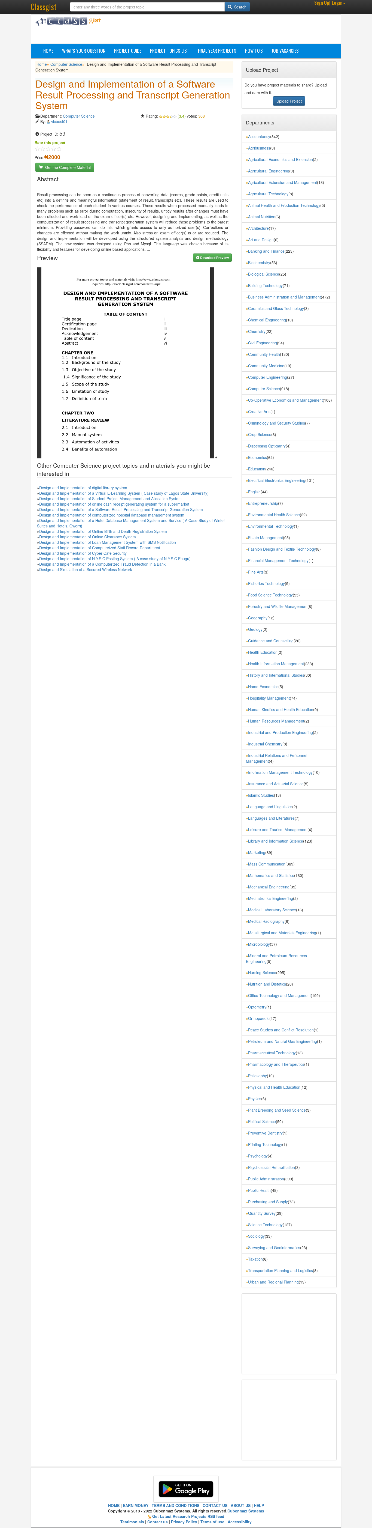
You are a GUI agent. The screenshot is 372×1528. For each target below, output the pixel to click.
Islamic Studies (261, 795)
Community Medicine (266, 365)
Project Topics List (169, 50)
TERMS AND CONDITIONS (175, 1505)
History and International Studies (276, 675)
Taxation (255, 1259)
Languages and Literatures (271, 818)
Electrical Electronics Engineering (276, 480)
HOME (114, 1505)
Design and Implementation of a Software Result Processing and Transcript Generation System (121, 509)
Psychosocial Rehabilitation (271, 1167)
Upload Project (289, 101)
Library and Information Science (275, 841)
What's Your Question (83, 50)
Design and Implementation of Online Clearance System (87, 536)
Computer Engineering (267, 377)
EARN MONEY (135, 1505)
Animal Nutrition (261, 216)
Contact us (157, 1521)
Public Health (259, 1190)
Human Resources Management (276, 721)
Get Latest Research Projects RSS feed (188, 1516)
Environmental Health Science (274, 514)
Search (239, 7)
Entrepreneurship (263, 503)
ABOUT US (241, 1505)
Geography (257, 617)
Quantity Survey (262, 1213)
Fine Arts (256, 572)
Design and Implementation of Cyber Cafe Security (83, 553)
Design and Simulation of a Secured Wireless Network (85, 569)
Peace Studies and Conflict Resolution (281, 1029)
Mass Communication (266, 864)
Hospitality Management (269, 698)
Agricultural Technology (268, 193)
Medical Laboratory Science (272, 909)
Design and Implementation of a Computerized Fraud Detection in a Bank (102, 564)
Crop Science (259, 434)
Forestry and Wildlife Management (277, 606)
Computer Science (66, 64)
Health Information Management (276, 663)
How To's (254, 50)
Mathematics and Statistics (271, 875)
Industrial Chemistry (265, 744)
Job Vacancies (285, 50)
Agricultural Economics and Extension (280, 159)
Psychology (258, 1156)
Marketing (256, 852)
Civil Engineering (262, 342)
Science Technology (265, 1224)
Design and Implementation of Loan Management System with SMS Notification (107, 542)
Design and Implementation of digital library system (83, 487)
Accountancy (259, 136)
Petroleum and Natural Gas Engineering (282, 1041)
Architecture (258, 228)
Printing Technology (265, 1144)
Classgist (43, 6)
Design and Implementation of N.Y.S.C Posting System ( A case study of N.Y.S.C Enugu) (115, 558)
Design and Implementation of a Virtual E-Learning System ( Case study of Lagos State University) (124, 493)
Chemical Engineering (267, 320)
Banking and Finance (266, 251)
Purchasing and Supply (268, 1201)
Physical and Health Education (274, 1087)
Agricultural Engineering (268, 171)
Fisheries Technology (266, 583)
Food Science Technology (270, 595)
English (254, 491)
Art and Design (261, 239)
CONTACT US (215, 1505)
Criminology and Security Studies (276, 423)
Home (48, 50)
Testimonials (132, 1521)
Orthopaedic (258, 1018)
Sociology (256, 1236)
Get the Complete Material (67, 167)
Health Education (263, 652)
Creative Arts (259, 411)
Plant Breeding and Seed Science (277, 1110)
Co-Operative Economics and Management (285, 400)
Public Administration (266, 1178)
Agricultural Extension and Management (282, 182)
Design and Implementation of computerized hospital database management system (111, 515)
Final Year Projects (217, 50)
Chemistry (257, 331)
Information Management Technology (280, 772)
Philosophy (257, 1075)
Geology (255, 629)
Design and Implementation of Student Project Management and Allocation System (110, 498)
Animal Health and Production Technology (284, 205)
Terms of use (212, 1521)
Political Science (262, 1121)
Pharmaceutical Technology (272, 1052)
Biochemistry (259, 262)
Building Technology (265, 285)
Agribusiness (259, 148)
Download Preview (214, 257)
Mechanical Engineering (268, 887)
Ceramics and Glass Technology (276, 308)
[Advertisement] (212, 29)
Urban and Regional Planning (273, 1282)
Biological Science (263, 274)
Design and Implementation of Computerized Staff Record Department (99, 547)
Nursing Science (262, 972)
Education (256, 468)
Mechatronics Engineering (270, 898)
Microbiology (259, 944)
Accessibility (240, 1521)
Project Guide (127, 50)
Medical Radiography (266, 921)
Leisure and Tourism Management (277, 829)
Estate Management (265, 537)
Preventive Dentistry (265, 1133)
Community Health (264, 354)
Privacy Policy (184, 1521)
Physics (254, 1098)
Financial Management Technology (278, 560)
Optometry (257, 1007)
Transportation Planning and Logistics (280, 1270)
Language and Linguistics (270, 806)
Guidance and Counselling (271, 640)
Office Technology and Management (279, 995)
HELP (259, 1505)
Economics (257, 457)
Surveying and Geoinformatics (274, 1247)
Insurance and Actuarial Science (276, 783)
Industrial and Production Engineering (280, 732)
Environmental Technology (271, 526)
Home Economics (263, 686)
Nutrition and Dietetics (267, 984)
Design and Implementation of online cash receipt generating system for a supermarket (114, 504)
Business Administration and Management (284, 297)
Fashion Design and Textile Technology (282, 549)
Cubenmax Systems (245, 1511)
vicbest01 (59, 121)
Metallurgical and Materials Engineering (282, 932)
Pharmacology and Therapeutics (276, 1064)
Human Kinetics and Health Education (280, 709)
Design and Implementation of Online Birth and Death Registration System (103, 531)
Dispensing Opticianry (267, 446)
